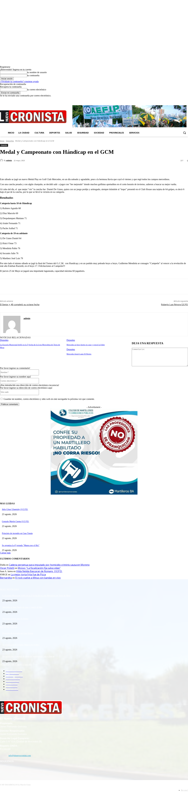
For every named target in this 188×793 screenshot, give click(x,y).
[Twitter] (182, 99)
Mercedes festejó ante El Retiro (79, 354)
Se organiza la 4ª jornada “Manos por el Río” (20, 545)
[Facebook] (174, 99)
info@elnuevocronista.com (20, 755)
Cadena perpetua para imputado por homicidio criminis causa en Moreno (49, 564)
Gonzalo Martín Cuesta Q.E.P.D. (15, 521)
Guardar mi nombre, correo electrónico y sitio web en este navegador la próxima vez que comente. (49, 399)
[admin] (2, 160)
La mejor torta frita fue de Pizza (28, 574)
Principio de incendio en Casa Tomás (17, 533)
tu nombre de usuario (37, 72)
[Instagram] (178, 99)
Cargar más (5, 553)
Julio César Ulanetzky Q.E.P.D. (15, 509)
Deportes (10, 141)
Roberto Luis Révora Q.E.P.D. (174, 304)
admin (9, 160)
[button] (184, 132)
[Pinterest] (48, 168)
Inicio (2, 141)
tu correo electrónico (36, 89)
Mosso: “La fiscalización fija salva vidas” (39, 568)
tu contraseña (33, 75)
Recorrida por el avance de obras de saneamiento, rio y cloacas (28, 656)
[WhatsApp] (58, 168)
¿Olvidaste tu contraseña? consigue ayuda (19, 81)
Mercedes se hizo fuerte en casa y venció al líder (86, 345)
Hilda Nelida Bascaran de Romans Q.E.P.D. (39, 571)
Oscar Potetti (7, 568)
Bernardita (6, 577)
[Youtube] (186, 99)
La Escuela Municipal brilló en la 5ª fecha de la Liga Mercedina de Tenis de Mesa (36, 595)
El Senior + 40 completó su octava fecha (19, 304)
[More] (69, 168)
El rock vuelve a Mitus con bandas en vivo (38, 577)
